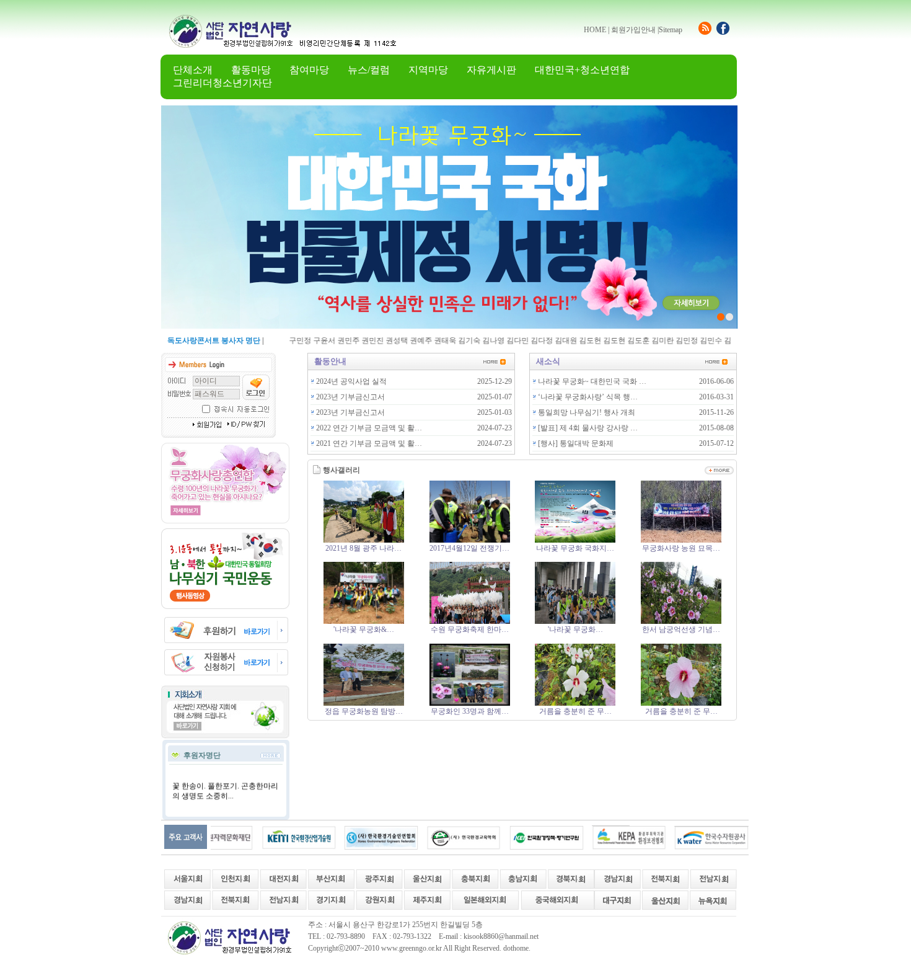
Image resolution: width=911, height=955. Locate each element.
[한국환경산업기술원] (275, 837)
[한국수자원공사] (688, 837)
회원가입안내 (633, 29)
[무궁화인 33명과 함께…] (469, 703)
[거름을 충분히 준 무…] (575, 703)
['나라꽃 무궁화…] (575, 621)
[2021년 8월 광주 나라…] (363, 540)
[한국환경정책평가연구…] (523, 837)
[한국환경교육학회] (440, 837)
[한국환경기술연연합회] (357, 837)
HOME (595, 29)
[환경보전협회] (605, 837)
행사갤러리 (341, 470)
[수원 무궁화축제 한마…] (469, 621)
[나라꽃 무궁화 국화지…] (575, 540)
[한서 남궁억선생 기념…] (681, 621)
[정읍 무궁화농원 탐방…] (363, 703)
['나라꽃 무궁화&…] (363, 621)
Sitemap (670, 29)
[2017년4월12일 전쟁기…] (469, 540)
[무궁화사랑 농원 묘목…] (681, 540)
